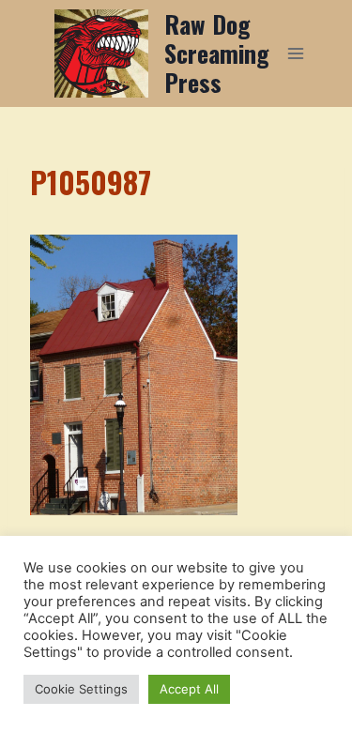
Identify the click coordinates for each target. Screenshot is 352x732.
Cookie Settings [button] (81, 688)
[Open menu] (296, 53)
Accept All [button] (189, 688)
